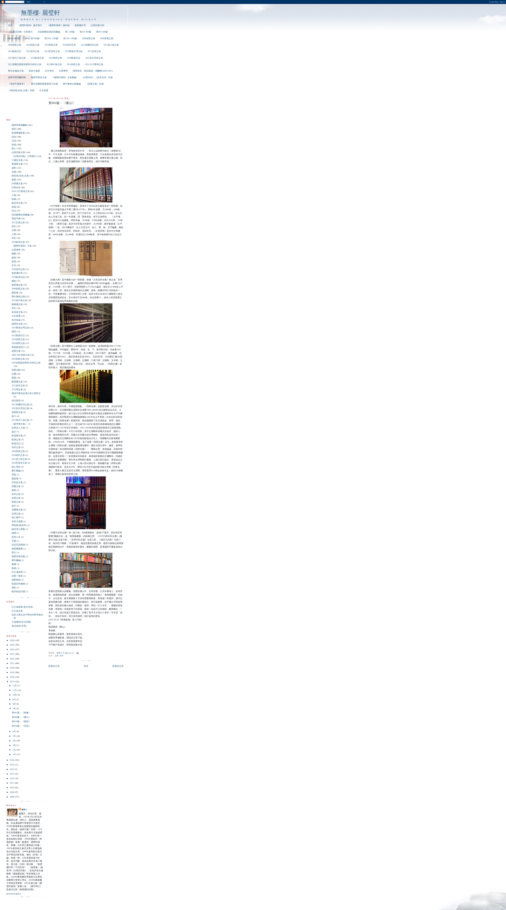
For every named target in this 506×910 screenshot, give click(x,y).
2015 (12, 764)
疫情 (14, 261)
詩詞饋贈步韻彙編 (21, 214)
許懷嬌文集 (17, 183)
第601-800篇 (14, 38)
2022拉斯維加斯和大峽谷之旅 (26, 362)
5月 (14, 735)
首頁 (10, 25)
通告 (14, 587)
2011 (12, 782)
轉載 (14, 253)
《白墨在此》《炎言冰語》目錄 (97, 77)
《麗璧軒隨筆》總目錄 (58, 25)
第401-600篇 (102, 31)
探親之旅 (16, 501)
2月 (14, 749)
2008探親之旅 (14, 44)
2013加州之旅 (32, 51)
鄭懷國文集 (17, 381)
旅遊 (14, 144)
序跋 (14, 474)
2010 (12, 787)
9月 (14, 699)
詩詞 (14, 136)
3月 (14, 745)
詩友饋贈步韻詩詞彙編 (49, 31)
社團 (14, 373)
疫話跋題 (16, 400)
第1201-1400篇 (70, 38)
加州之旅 (16, 494)
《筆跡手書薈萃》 (17, 83)
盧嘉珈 (15, 292)
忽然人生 (16, 536)
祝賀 (14, 206)
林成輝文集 (17, 435)
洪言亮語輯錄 (18, 544)
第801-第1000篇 (32, 38)
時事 (14, 199)
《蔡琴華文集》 (19, 423)
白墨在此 (16, 187)
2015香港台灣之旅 (73, 51)
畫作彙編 (16, 470)
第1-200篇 (70, 31)
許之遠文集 (17, 610)
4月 (14, 740)
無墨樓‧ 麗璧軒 (40, 12)
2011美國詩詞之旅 (89, 44)
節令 (14, 226)
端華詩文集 (17, 323)
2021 (12, 663)
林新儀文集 (17, 284)
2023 (12, 654)
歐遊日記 (16, 443)
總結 (14, 280)
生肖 (14, 265)
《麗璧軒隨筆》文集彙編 (64, 77)
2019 (12, 672)
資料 (62, 655)
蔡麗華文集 (17, 163)
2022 (12, 658)
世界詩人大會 (18, 427)
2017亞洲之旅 (94, 51)
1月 (14, 754)
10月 (15, 694)
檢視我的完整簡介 (13, 894)
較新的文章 (54, 666)
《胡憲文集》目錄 (95, 83)
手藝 (14, 540)
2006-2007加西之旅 (21, 354)
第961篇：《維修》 (21, 712)
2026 (12, 640)
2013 (12, 773)
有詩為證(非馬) (19, 625)
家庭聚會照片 (18, 347)
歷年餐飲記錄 (18, 296)
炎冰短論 (16, 319)
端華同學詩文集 (39, 77)
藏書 (14, 564)
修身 (14, 257)
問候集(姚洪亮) (19, 525)
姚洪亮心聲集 (18, 529)
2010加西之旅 (51, 44)
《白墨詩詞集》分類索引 (20, 31)
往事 (14, 230)
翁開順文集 (17, 412)
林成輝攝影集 (18, 132)
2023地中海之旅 (54, 64)
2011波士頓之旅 (111, 44)
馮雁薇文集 (17, 509)
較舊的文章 (118, 666)
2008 (12, 796)
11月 (15, 690)
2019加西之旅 (55, 57)
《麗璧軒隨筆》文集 (22, 245)
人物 (14, 195)
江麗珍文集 (17, 160)
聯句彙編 (16, 560)
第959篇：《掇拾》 (21, 721)
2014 (12, 769)
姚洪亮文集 (17, 202)
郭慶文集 (16, 486)
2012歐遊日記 (14, 51)
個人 (14, 148)
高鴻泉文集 (17, 312)
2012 (12, 778)
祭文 (14, 552)
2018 (12, 676)
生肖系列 (49, 70)
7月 (14, 708)
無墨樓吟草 (80, 25)
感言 (14, 128)
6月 (14, 731)
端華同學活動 (18, 556)
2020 (12, 667)
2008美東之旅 (106, 38)
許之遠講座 (17, 571)
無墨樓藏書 (17, 548)
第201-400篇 (85, 31)
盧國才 (24, 809)
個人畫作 (16, 517)
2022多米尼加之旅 (94, 57)
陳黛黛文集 (17, 304)
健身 (14, 490)
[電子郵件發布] (77, 653)
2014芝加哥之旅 (52, 51)
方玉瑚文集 (17, 389)
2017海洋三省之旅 (17, 57)
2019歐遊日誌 (73, 57)
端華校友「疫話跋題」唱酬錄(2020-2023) (93, 70)
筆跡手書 (16, 218)
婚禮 (14, 532)
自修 (57, 655)
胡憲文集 (16, 350)
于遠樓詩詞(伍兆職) (21, 621)
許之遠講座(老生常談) (22, 606)
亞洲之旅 (16, 513)
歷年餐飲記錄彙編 (72, 83)
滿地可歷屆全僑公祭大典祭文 (26, 393)
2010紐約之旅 (32, 44)
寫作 (14, 237)
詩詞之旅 (16, 447)
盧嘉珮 (15, 478)
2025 (12, 644)
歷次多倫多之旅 (16, 70)
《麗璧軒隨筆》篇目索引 (30, 25)
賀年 (14, 505)
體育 (14, 331)
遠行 (14, 431)
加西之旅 (16, 497)
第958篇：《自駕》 (21, 725)
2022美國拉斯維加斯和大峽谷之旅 (24, 64)
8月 (14, 703)
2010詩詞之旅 (69, 44)
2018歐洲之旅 (37, 57)
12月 (15, 685)
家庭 (14, 179)
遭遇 (14, 377)
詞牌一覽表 (17, 575)
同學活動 (16, 369)
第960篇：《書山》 (21, 717)
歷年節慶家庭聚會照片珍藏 (44, 83)
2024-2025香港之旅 (94, 64)
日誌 (14, 140)
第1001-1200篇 (51, 38)
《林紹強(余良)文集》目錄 (21, 90)
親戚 (14, 568)
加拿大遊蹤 (34, 70)
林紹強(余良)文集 (20, 175)
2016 (12, 759)
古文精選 (43, 90)
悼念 (14, 210)
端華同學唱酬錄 (19, 125)
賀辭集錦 (16, 579)
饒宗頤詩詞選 (18, 591)
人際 (14, 234)
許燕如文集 (17, 482)
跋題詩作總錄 (18, 583)
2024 (12, 649)
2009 (12, 792)
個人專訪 (16, 466)
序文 (14, 308)
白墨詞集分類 (97, 25)
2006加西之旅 (88, 38)
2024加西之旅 (73, 64)
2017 (12, 681)
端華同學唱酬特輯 (17, 77)
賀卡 (14, 416)
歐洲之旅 (16, 439)
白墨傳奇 (63, 70)
